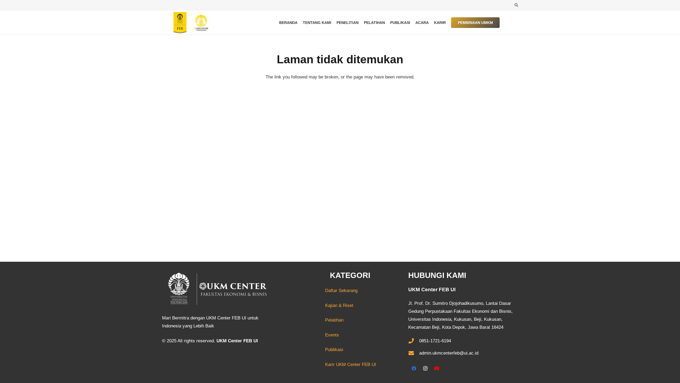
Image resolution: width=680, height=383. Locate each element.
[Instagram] (425, 368)
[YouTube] (436, 368)
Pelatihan (334, 320)
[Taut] (188, 22)
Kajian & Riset (339, 305)
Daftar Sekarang (321, 290)
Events (332, 335)
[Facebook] (414, 368)
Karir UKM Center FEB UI (350, 364)
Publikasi (334, 349)
